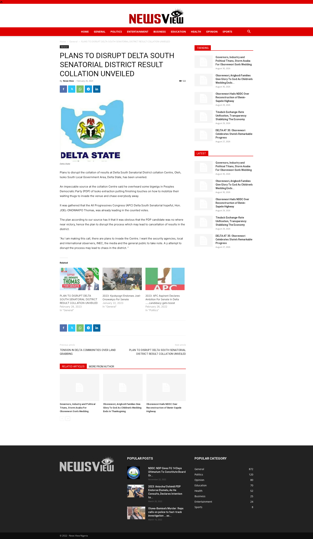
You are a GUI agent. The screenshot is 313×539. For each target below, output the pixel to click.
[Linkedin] (96, 89)
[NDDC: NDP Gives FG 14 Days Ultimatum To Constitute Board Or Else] (133, 472)
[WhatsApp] (80, 89)
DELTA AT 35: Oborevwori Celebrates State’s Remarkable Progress (234, 134)
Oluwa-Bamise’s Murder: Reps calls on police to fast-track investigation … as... (165, 512)
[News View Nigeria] (156, 16)
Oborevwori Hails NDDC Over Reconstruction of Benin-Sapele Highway (163, 408)
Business (159, 31)
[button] (249, 32)
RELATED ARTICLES (73, 366)
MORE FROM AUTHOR (101, 366)
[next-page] (68, 418)
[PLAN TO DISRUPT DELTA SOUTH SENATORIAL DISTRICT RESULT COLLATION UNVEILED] (79, 279)
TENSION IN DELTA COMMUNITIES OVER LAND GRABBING (88, 351)
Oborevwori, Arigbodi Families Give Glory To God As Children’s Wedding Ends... (234, 79)
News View (68, 80)
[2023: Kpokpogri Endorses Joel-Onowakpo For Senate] (122, 279)
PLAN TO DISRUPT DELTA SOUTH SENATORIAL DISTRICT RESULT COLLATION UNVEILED (79, 299)
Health (196, 31)
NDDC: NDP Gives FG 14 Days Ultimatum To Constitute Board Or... (167, 472)
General (99, 31)
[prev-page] (62, 418)
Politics (116, 31)
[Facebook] (63, 89)
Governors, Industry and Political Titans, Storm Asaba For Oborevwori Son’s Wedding (77, 408)
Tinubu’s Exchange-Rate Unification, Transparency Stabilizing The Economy (231, 116)
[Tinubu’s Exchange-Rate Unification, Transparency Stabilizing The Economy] (204, 116)
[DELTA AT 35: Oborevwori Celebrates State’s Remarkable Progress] (204, 135)
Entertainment (137, 31)
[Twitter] (71, 89)
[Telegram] (88, 89)
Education (178, 31)
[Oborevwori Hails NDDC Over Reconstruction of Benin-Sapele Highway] (166, 387)
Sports (227, 31)
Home (85, 31)
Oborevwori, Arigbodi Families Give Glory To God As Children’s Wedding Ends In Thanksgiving (122, 408)
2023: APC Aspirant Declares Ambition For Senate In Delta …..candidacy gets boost (162, 299)
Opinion (212, 31)
